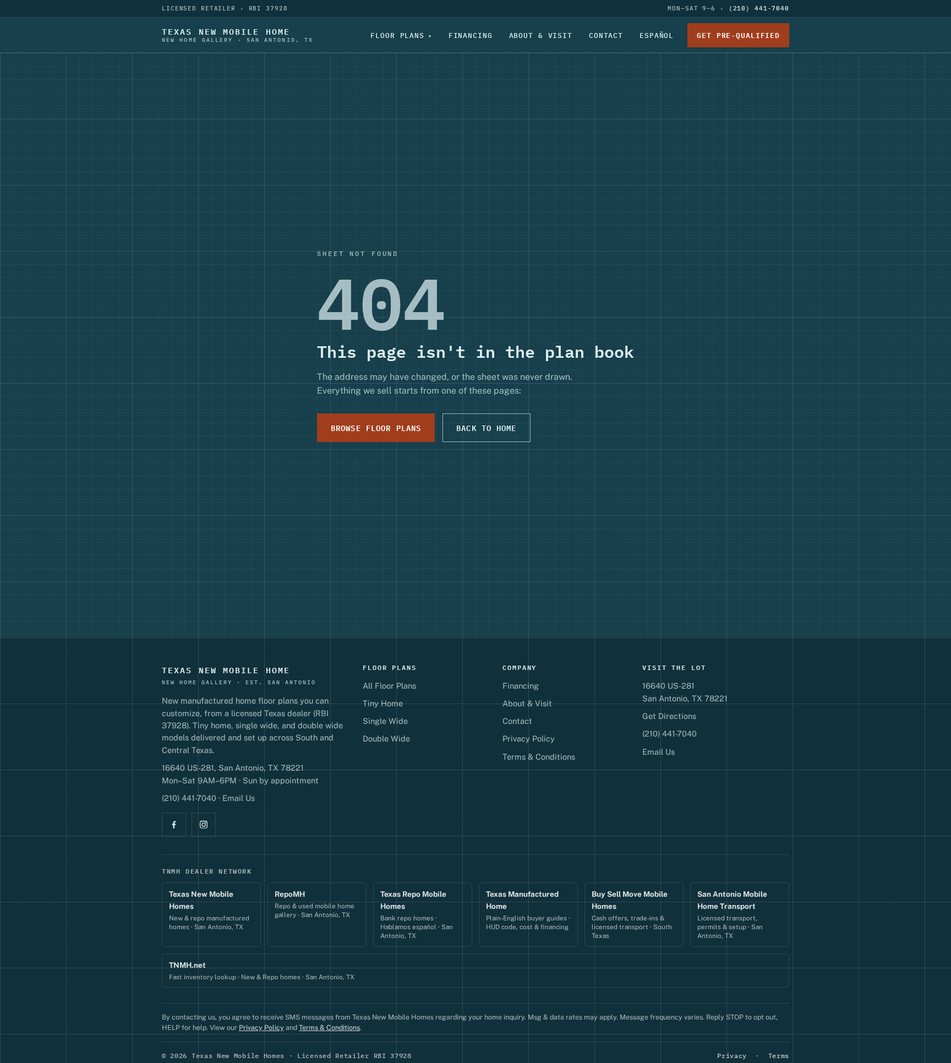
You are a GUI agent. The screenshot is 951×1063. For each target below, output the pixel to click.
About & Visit (540, 35)
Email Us (238, 798)
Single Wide (385, 721)
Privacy (732, 1055)
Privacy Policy (528, 738)
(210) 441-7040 (759, 8)
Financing (471, 35)
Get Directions (669, 716)
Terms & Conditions (538, 756)
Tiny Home (383, 703)
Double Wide (386, 738)
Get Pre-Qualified (738, 35)
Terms (778, 1055)
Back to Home (486, 427)
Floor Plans (397, 35)
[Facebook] (174, 825)
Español (657, 35)
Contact (606, 35)
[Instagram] (204, 825)
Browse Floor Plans (376, 427)
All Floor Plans (389, 685)
